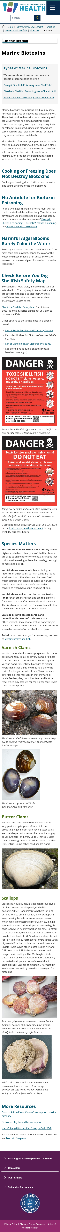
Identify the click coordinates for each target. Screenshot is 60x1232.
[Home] (24, 7)
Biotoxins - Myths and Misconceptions (22, 1122)
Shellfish (51, 26)
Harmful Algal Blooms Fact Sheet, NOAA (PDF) (27, 1128)
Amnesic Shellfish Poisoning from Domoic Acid (28, 97)
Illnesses (34, 30)
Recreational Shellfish (16, 30)
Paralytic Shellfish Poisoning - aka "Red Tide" (27, 85)
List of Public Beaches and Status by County (29, 330)
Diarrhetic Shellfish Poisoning (40, 223)
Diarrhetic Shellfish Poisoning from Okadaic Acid (29, 91)
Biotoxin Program (16, 1138)
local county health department (26, 528)
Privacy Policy (10, 1223)
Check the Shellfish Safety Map (18, 307)
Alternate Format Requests (32, 1223)
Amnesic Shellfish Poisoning (21, 226)
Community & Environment (29, 26)
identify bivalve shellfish (18, 639)
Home (10, 26)
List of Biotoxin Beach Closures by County (28, 343)
